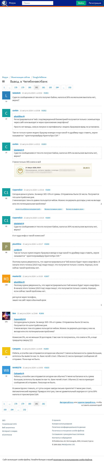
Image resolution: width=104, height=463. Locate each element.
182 (43, 87)
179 (22, 87)
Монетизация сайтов (20, 77)
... (9, 87)
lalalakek (16, 92)
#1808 (41, 313)
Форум (5, 77)
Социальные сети (9, 424)
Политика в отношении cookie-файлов (68, 430)
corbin (15, 110)
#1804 (48, 190)
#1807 (46, 276)
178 (15, 87)
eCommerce (7, 434)
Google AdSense (39, 77)
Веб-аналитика (8, 427)
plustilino (18, 116)
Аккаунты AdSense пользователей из (29, 209)
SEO (3, 420)
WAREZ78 (16, 367)
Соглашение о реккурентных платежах (68, 434)
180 (29, 87)
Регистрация (95, 3)
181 (36, 87)
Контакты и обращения (62, 437)
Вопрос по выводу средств (54, 209)
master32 (16, 276)
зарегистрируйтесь (86, 402)
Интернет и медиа (9, 431)
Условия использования (62, 423)
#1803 (44, 144)
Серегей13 (17, 189)
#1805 (48, 218)
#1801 (46, 93)
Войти (81, 3)
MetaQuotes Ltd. (68, 444)
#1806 (46, 244)
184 (57, 87)
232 (69, 87)
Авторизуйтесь (67, 402)
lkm (14, 313)
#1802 (44, 110)
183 (50, 87)
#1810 (46, 367)
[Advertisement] (52, 13)
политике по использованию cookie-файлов (72, 459)
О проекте (56, 420)
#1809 (46, 349)
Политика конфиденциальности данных (68, 427)
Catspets (16, 348)
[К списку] (8, 82)
